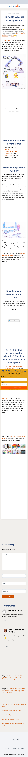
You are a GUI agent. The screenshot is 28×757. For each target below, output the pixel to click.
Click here (5, 398)
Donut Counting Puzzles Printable (12, 715)
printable (7, 40)
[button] (27, 367)
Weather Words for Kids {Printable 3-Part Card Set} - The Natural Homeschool (12, 678)
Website (5, 591)
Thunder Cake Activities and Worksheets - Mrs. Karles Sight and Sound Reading (13, 691)
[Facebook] (10, 739)
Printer (7, 149)
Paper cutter (8, 155)
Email (5, 583)
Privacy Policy (7, 748)
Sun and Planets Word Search (11, 719)
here (12, 36)
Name (5, 576)
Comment (6, 554)
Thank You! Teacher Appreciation (11, 711)
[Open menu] (14, 1)
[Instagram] (18, 739)
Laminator (8, 151)
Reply (5, 620)
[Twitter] (14, 739)
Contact (23, 748)
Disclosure (16, 748)
